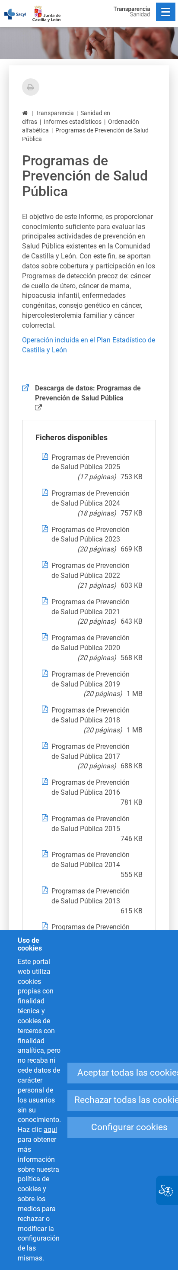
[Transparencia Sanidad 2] (132, 11)
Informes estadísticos (73, 121)
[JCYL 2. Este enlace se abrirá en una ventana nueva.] (50, 11)
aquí (50, 1129)
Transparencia (54, 113)
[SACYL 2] (19, 14)
